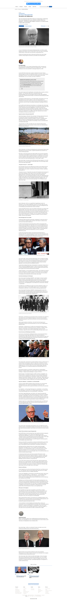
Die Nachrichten (17, 590)
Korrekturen (46, 592)
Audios (24, 589)
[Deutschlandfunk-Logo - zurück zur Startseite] (33, 4)
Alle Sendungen (17, 589)
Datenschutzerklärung (27, 84)
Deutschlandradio (26, 1)
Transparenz (47, 591)
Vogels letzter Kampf (22, 517)
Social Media (32, 589)
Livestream (24, 588)
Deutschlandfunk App (26, 591)
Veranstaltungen (40, 590)
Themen (16, 6)
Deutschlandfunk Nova (40, 1)
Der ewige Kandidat (22, 65)
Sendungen (21, 6)
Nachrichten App (25, 592)
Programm (25, 6)
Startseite (16, 9)
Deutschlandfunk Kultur (33, 1)
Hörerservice (32, 588)
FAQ (38, 588)
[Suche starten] (47, 6)
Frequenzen (24, 593)
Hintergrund (19, 9)
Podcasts (30, 6)
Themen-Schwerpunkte (18, 593)
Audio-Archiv (34, 6)
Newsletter (39, 589)
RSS (38, 592)
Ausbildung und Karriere (48, 590)
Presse (46, 589)
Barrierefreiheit (47, 593)
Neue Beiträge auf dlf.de (18, 592)
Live (51, 6)
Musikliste (39, 591)
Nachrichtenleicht (17, 591)
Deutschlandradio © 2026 (33, 598)
